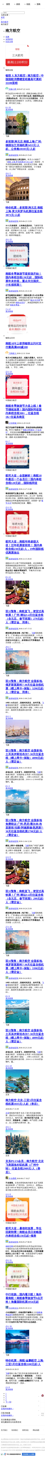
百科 (38, 4)
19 (11, 1066)
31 (11, 507)
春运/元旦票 (35, 300)
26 (11, 927)
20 (10, 107)
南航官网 (9, 1246)
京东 (7, 1113)
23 (10, 577)
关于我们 (4, 1430)
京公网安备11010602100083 (10, 1439)
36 (11, 1326)
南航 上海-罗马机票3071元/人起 (20, 162)
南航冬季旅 (14, 305)
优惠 (7, 37)
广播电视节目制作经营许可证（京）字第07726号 (16, 1444)
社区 (28, 4)
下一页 (8, 1402)
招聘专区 (25, 1430)
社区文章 (9, 42)
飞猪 (33, 633)
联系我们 (15, 1430)
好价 (18, 4)
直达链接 (9, 110)
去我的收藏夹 (7, 1409)
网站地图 (36, 1430)
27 (10, 309)
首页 (8, 4)
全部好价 (9, 39)
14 (11, 372)
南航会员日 (20, 303)
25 (11, 239)
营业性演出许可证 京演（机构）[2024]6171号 (15, 1442)
